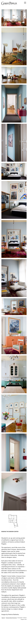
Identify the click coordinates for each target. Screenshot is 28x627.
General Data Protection (11, 617)
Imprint (3, 617)
